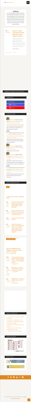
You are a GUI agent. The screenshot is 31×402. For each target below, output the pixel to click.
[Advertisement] (15, 72)
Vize (8, 187)
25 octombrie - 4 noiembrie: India (14, 320)
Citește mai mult (15, 48)
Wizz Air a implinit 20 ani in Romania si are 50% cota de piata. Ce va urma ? (15, 157)
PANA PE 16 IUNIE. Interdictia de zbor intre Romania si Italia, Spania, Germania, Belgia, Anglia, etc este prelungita (18, 204)
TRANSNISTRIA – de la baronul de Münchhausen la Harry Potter (18, 280)
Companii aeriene (11, 239)
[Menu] (28, 2)
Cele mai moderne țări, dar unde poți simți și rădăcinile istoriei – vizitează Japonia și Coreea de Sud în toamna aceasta (18, 260)
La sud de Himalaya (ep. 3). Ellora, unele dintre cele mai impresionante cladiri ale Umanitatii (15, 123)
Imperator (12, 119)
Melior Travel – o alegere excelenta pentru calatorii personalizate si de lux (18, 269)
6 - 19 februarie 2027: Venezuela (13, 331)
